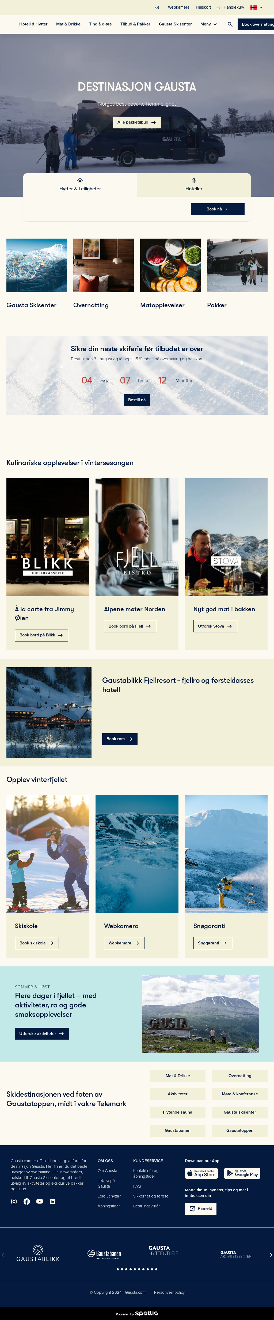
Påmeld (200, 1209)
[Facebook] (27, 1201)
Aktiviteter (178, 1094)
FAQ (137, 1186)
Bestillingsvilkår (146, 1206)
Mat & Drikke (178, 1075)
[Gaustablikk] (38, 1253)
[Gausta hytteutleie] (170, 1251)
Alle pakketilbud (137, 122)
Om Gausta (107, 1170)
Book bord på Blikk (42, 635)
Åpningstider (109, 1206)
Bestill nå (137, 400)
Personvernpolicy (169, 1292)
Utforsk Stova (215, 626)
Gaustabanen (178, 1130)
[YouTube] (39, 1201)
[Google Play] (242, 1173)
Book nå (214, 209)
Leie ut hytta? (109, 1196)
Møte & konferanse (240, 1094)
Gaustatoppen (239, 1130)
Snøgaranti (213, 943)
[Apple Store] (201, 1173)
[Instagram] (14, 1201)
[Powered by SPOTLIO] (137, 1314)
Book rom (119, 739)
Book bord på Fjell (130, 626)
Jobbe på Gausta (106, 1183)
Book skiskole (37, 943)
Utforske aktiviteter (42, 1033)
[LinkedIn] (52, 1201)
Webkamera (124, 943)
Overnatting (240, 1075)
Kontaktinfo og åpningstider (146, 1173)
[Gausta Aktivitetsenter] (236, 1254)
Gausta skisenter (240, 1112)
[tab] (80, 185)
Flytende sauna (177, 1112)
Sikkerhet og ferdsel (151, 1196)
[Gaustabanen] (104, 1254)
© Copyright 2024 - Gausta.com (118, 1292)
